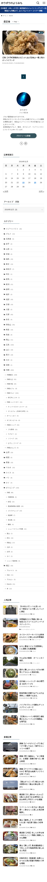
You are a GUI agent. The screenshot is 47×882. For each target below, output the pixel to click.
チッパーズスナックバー (17, 407)
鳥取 (9, 330)
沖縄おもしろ (13, 448)
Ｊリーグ (12, 438)
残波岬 (11, 515)
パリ (9, 478)
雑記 (9, 566)
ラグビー (12, 434)
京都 (9, 304)
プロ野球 (12, 429)
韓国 (9, 457)
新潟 (9, 284)
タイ (9, 483)
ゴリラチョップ (15, 511)
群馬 (9, 279)
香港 (9, 462)
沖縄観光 (12, 375)
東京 (9, 264)
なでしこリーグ (14, 443)
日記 (10, 575)
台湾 (9, 452)
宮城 (9, 254)
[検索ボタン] (38, 3)
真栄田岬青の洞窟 (15, 506)
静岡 (9, 289)
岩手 (9, 244)
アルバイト (12, 570)
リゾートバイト (14, 229)
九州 (10, 547)
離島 (11, 524)
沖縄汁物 (11, 384)
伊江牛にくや (14, 397)
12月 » (41, 191)
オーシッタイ (13, 416)
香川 (9, 355)
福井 (9, 294)
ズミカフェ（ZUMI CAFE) (18, 411)
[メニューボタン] (44, 3)
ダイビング (12, 488)
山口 (9, 350)
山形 (9, 249)
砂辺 (11, 502)
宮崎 (9, 365)
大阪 (9, 309)
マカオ (10, 467)
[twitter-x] (21, 143)
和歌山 (10, 325)
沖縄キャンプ (13, 425)
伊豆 (10, 538)
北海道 (10, 239)
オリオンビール (13, 420)
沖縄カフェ (12, 388)
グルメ (10, 234)
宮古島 (11, 520)
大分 (9, 360)
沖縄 (10, 370)
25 (35, 183)
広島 (10, 345)
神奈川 (10, 269)
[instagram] (25, 143)
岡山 (9, 340)
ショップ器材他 (13, 561)
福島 (9, 259)
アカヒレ (11, 579)
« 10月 (5, 191)
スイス (10, 473)
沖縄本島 (12, 497)
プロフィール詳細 (23, 136)
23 (23, 183)
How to (11, 584)
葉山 (10, 533)
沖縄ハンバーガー (14, 402)
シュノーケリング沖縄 (17, 529)
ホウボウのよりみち (11, 3)
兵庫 (9, 314)
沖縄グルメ (13, 393)
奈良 (9, 319)
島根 (9, 335)
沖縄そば (11, 379)
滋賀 (9, 299)
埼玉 (9, 274)
